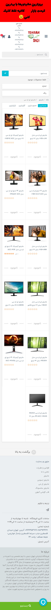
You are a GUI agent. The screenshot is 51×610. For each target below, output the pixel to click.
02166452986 (19, 40)
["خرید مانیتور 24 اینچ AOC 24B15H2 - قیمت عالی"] (14, 177)
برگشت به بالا (23, 452)
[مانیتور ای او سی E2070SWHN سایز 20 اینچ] (14, 288)
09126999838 (19, 49)
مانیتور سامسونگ (42, 488)
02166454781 (19, 30)
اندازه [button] (44, 86)
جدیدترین (42, 105)
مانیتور (46, 476)
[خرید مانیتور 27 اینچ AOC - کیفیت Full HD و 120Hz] (37, 177)
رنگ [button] (44, 93)
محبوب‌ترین (32, 105)
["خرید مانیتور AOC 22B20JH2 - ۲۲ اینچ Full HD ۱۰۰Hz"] (37, 122)
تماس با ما (45, 472)
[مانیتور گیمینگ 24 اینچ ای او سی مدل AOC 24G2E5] (14, 344)
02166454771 (19, 35)
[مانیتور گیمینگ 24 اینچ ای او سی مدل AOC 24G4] (14, 233)
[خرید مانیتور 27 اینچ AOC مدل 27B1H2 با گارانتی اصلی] (37, 288)
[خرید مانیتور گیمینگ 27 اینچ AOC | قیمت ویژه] (14, 122)
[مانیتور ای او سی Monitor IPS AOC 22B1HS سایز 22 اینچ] (37, 399)
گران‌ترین (22, 105)
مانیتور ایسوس (43, 480)
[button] (5, 36)
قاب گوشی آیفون (42, 492)
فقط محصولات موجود (37, 79)
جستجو (24, 606)
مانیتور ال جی (43, 484)
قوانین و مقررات (42, 468)
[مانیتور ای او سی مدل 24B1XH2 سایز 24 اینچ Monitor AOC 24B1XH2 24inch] (37, 344)
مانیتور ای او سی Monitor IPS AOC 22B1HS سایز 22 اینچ (38, 416)
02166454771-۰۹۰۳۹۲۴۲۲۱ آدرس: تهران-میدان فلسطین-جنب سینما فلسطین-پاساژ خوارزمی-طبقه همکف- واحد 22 (27, 533)
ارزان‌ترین (12, 105)
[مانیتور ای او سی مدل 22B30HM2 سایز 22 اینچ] (37, 233)
